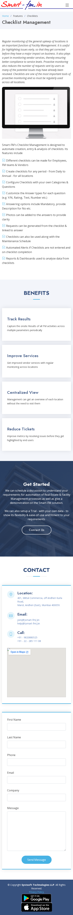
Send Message (36, 860)
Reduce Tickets (21, 429)
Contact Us (36, 530)
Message (13, 808)
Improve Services (22, 356)
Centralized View (22, 392)
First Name (14, 719)
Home (5, 16)
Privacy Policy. (36, 892)
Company (13, 790)
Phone (11, 755)
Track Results (19, 319)
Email (10, 773)
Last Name (14, 737)
